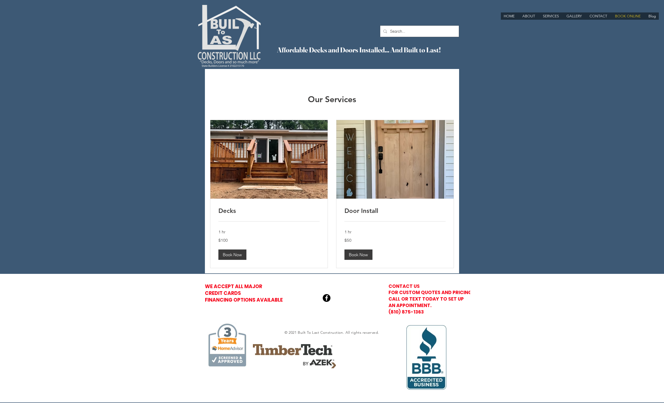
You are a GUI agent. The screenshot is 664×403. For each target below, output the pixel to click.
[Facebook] (326, 298)
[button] (232, 254)
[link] (269, 211)
